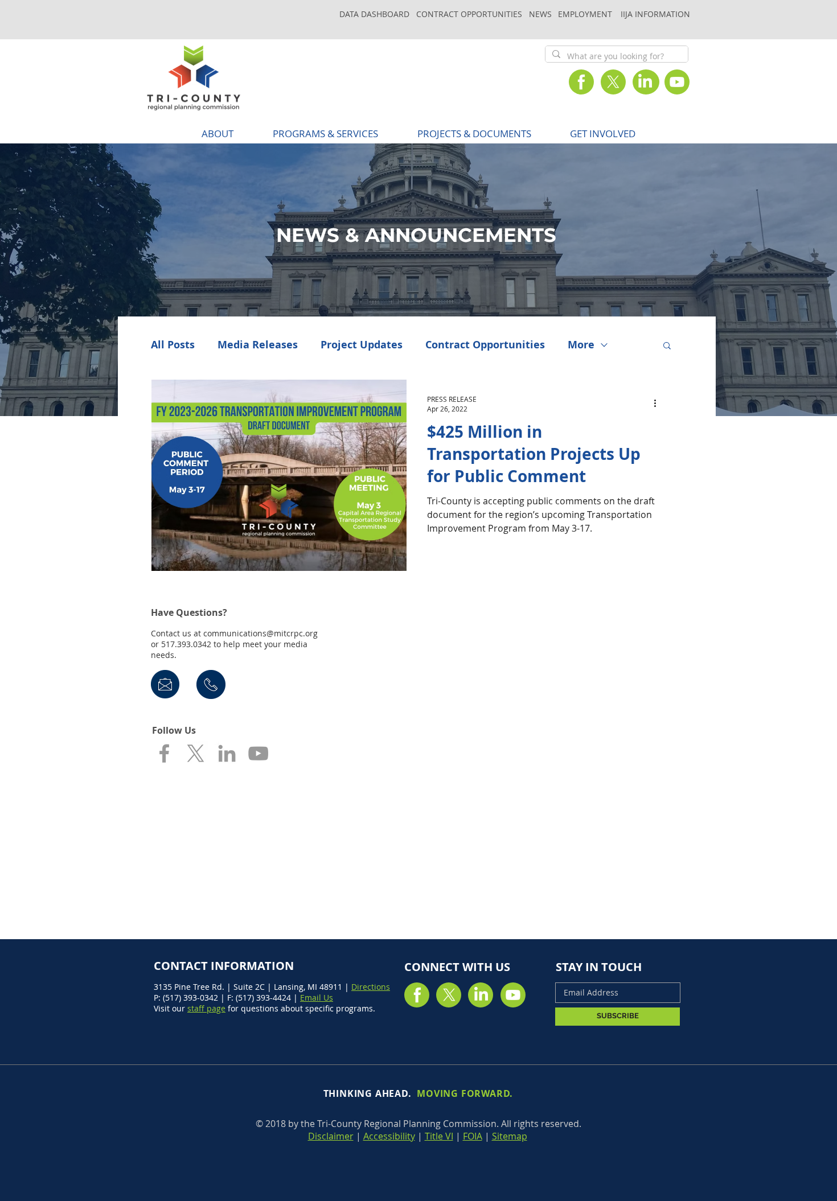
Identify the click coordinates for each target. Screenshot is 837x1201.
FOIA (472, 1136)
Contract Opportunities (485, 345)
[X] (613, 82)
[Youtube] (677, 82)
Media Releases (258, 345)
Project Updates (362, 345)
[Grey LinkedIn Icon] (227, 753)
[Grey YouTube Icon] (258, 753)
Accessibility (389, 1136)
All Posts (173, 345)
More (581, 345)
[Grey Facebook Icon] (164, 753)
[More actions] (659, 403)
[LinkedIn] (645, 82)
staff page (206, 1008)
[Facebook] (581, 82)
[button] (325, 133)
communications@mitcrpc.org (260, 633)
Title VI (439, 1136)
